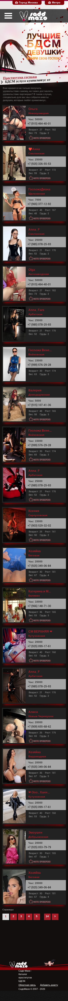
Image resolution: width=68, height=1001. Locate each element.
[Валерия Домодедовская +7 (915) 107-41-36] (15, 404)
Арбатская (35, 314)
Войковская (36, 354)
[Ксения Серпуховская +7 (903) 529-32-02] (15, 525)
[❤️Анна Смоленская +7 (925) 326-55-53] (15, 163)
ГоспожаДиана (39, 189)
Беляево (34, 595)
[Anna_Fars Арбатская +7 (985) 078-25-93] (15, 324)
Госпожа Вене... (40, 350)
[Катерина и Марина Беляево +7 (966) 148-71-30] (15, 605)
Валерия (34, 390)
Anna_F (34, 229)
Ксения (33, 511)
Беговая (33, 555)
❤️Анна (34, 149)
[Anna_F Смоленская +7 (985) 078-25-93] (15, 243)
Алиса (33, 712)
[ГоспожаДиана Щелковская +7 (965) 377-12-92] (15, 203)
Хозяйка (34, 551)
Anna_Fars (36, 310)
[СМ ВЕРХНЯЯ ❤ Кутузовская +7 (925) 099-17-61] (15, 645)
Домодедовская (39, 394)
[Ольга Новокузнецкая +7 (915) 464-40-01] (15, 123)
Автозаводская (38, 274)
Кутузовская (36, 635)
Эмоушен (35, 832)
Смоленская (36, 153)
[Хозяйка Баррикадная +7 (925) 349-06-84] (15, 766)
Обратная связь (27, 985)
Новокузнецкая (38, 113)
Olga (31, 269)
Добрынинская (38, 836)
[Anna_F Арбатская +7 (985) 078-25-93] (15, 485)
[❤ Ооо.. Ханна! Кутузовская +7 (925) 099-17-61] (15, 806)
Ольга (32, 109)
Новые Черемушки (40, 716)
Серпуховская (37, 515)
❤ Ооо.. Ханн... (39, 792)
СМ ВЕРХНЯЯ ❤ (40, 631)
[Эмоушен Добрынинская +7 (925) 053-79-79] (15, 846)
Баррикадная (37, 756)
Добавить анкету (49, 985)
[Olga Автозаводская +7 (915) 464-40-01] (15, 284)
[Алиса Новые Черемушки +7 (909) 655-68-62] (15, 726)
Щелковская (36, 193)
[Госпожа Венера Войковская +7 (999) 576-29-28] (15, 364)
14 (47, 916)
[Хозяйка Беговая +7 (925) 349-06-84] (15, 565)
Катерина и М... (39, 591)
